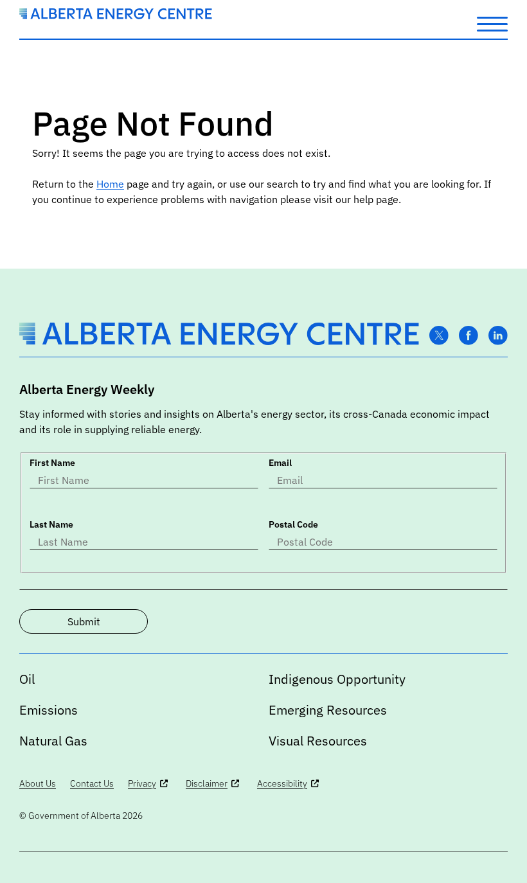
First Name (52, 463)
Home (110, 183)
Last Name (51, 524)
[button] (492, 23)
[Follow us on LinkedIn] (498, 336)
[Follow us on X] (439, 336)
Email (280, 463)
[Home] (115, 15)
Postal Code (293, 524)
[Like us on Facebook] (468, 336)
